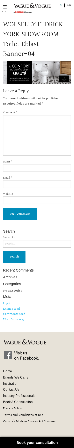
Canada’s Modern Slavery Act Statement (31, 421)
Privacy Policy (12, 408)
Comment (10, 113)
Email (7, 178)
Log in (7, 303)
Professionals (19, 395)
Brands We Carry (15, 377)
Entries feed (11, 309)
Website (8, 194)
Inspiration (10, 383)
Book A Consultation (18, 402)
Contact (11, 389)
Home (7, 371)
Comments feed (14, 314)
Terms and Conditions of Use (23, 415)
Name (8, 162)
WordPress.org (13, 319)
